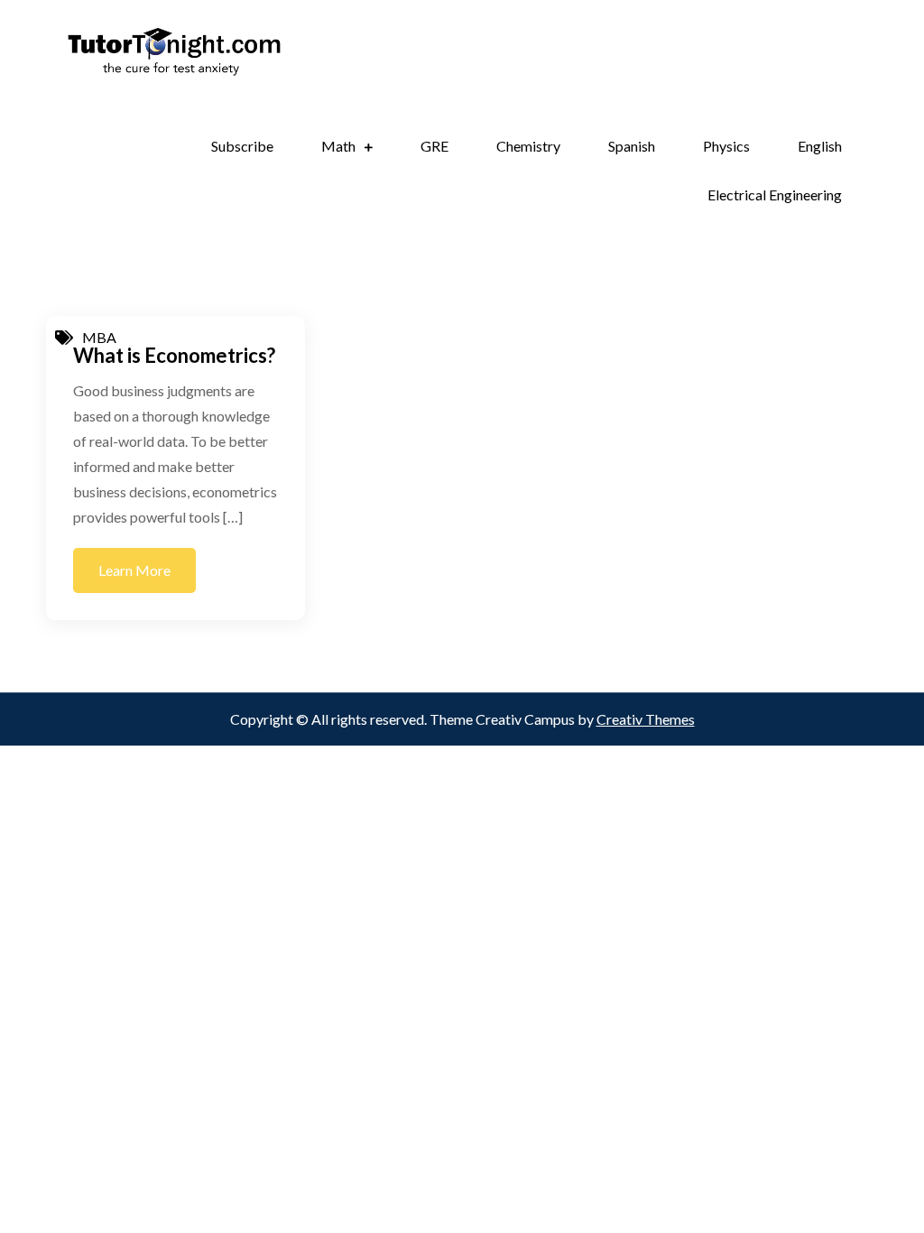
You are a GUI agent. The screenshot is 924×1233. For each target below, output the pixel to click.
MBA (99, 337)
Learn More (134, 570)
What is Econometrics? (174, 355)
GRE (434, 145)
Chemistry (528, 145)
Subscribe (242, 145)
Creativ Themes (645, 719)
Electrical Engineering (774, 194)
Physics (726, 145)
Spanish (631, 145)
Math (338, 145)
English (820, 145)
